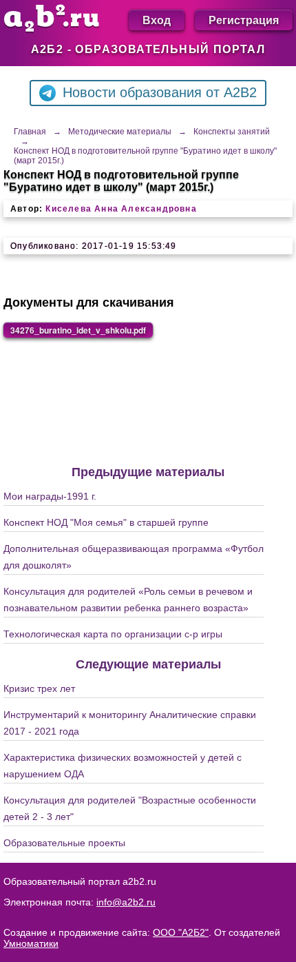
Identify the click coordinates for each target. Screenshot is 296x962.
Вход (156, 20)
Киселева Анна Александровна (120, 209)
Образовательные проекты (64, 842)
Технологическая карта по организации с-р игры (112, 633)
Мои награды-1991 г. (49, 496)
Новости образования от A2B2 (160, 92)
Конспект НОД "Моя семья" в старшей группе (106, 522)
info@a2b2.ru (126, 902)
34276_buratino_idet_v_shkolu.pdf (78, 330)
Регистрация (244, 20)
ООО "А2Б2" (181, 932)
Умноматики (31, 943)
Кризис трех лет (39, 688)
